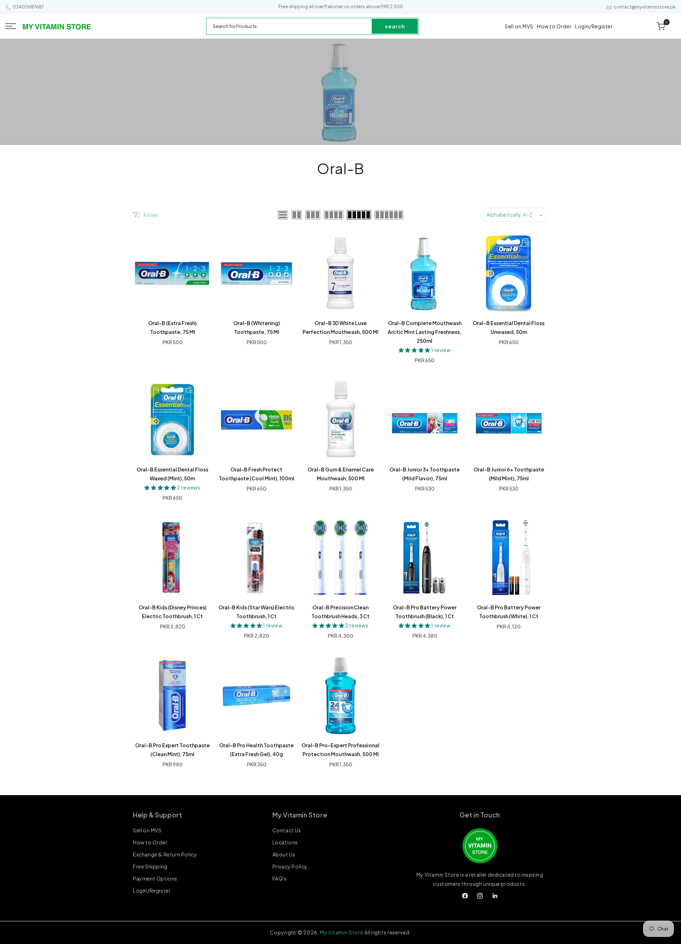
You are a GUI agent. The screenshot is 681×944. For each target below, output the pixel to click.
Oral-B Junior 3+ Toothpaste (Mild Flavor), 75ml (424, 473)
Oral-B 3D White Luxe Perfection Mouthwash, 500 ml (340, 327)
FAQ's (279, 879)
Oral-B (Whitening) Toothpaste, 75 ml (256, 327)
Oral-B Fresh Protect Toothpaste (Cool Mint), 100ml (256, 473)
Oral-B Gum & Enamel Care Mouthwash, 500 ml (341, 473)
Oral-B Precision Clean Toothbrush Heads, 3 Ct (340, 611)
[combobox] (289, 26)
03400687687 (28, 7)
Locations (285, 842)
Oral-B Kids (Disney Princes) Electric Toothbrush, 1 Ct (172, 611)
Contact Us (286, 831)
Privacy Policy (290, 867)
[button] (10, 26)
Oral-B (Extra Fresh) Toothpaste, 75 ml (172, 327)
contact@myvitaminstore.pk (645, 7)
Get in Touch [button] (480, 815)
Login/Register (152, 891)
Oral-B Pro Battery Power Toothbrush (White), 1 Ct (509, 611)
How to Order (150, 842)
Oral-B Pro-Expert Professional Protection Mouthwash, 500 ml (340, 749)
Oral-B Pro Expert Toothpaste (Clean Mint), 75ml (172, 749)
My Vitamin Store (341, 932)
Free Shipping (150, 867)
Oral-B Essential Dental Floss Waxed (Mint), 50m (172, 473)
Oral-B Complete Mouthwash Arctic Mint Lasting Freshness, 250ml (424, 332)
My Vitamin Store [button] (299, 815)
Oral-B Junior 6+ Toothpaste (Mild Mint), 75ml (509, 473)
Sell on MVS (147, 831)
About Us (283, 854)
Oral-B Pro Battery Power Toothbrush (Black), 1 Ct (424, 611)
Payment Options (155, 879)
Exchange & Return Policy (165, 854)
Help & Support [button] (157, 815)
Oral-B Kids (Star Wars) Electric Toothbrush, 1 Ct (256, 611)
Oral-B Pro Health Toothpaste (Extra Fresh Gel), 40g (256, 749)
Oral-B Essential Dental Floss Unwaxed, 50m (508, 327)
